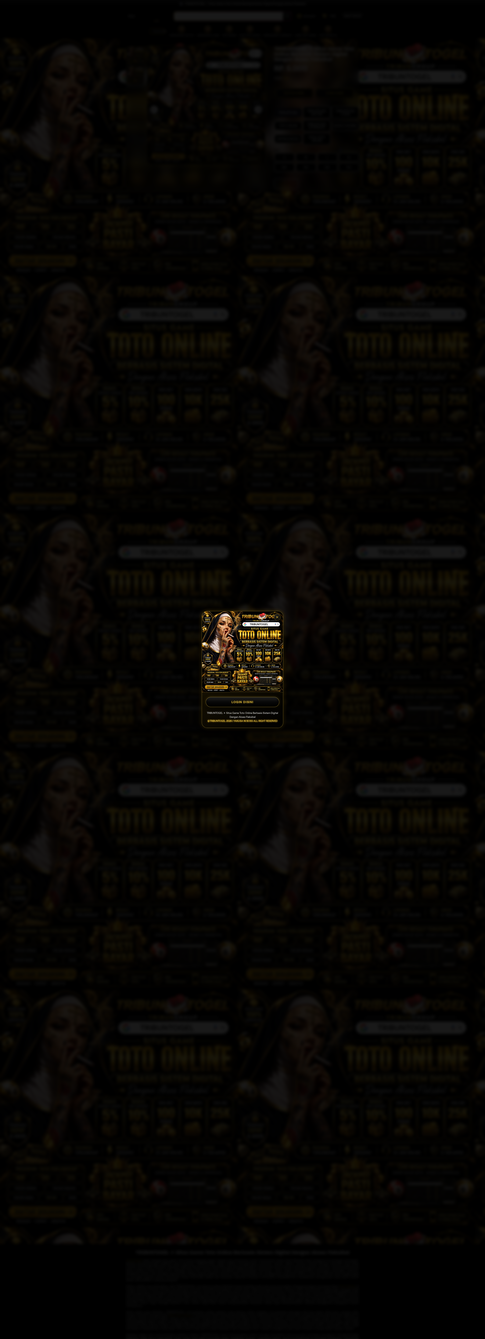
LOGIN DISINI (242, 702)
